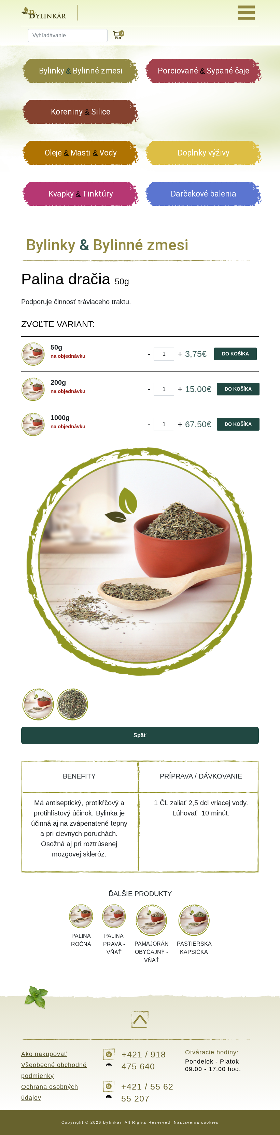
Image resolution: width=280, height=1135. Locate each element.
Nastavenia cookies (196, 1122)
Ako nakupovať (44, 1054)
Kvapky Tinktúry (80, 194)
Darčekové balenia (203, 194)
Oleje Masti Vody (81, 153)
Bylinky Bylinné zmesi (81, 71)
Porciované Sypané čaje (203, 71)
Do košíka (235, 353)
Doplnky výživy (203, 153)
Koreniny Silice (80, 112)
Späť (140, 735)
